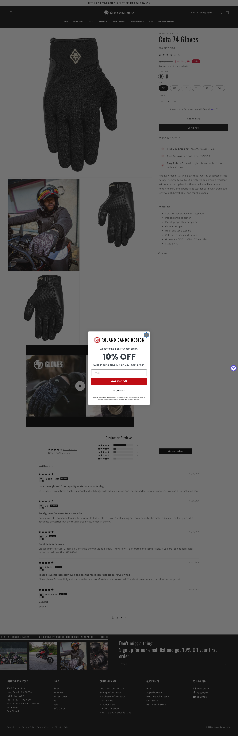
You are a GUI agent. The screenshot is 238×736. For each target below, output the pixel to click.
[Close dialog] (146, 335)
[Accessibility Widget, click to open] (233, 368)
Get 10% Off (119, 381)
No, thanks (119, 390)
